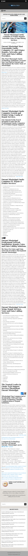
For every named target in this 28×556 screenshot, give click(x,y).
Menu (4, 1)
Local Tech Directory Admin (10, 42)
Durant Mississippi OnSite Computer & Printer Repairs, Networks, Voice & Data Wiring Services (14, 37)
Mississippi (14, 43)
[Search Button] (26, 1)
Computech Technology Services (16, 469)
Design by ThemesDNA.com (14, 554)
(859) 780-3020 (5, 108)
